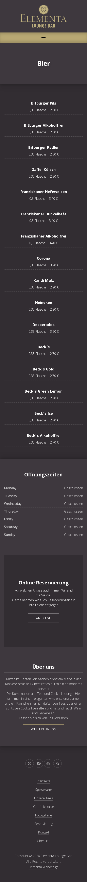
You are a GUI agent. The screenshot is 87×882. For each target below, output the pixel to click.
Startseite (43, 781)
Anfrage (43, 618)
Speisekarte (43, 789)
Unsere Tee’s (43, 798)
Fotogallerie (43, 815)
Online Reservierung (44, 582)
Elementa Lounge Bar (56, 856)
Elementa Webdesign (43, 867)
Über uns (43, 841)
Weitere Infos (43, 729)
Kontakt (43, 832)
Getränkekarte (43, 806)
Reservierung (43, 824)
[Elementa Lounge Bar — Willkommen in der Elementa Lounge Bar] (43, 16)
